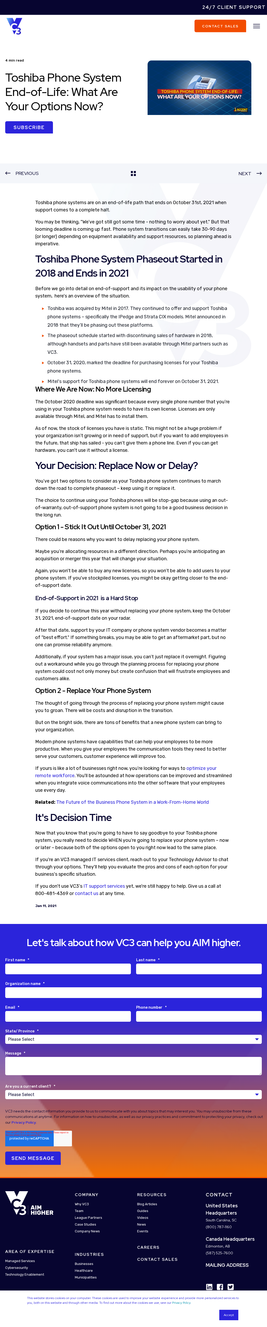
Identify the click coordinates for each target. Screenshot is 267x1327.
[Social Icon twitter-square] (228, 1287)
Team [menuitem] (79, 1211)
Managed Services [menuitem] (20, 1261)
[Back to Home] (14, 25)
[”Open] (256, 26)
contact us (86, 893)
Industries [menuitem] (89, 1254)
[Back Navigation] (133, 173)
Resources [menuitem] (152, 1194)
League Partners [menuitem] (88, 1218)
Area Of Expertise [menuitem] (30, 1251)
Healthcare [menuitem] (84, 1271)
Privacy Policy (181, 1303)
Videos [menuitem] (142, 1218)
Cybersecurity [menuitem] (16, 1268)
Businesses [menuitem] (84, 1264)
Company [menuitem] (87, 1194)
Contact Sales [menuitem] (157, 1259)
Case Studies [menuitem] (85, 1224)
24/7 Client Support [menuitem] (234, 7)
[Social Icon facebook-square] (218, 1287)
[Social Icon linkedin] (209, 1287)
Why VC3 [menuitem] (82, 1204)
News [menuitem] (141, 1224)
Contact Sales (220, 26)
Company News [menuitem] (87, 1231)
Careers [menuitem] (148, 1247)
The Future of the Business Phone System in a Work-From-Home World (132, 802)
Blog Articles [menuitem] (147, 1204)
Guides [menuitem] (142, 1211)
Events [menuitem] (142, 1231)
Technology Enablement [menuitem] (24, 1274)
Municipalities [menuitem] (86, 1277)
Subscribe (29, 127)
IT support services (104, 886)
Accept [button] (229, 1315)
